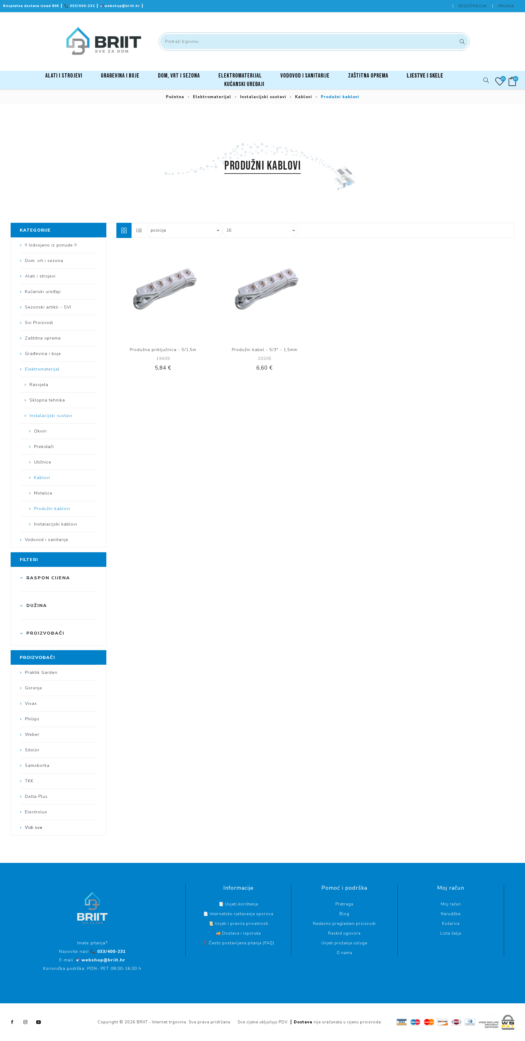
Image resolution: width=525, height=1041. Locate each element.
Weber (32, 734)
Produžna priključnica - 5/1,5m (163, 350)
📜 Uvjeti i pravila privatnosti (238, 923)
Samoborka (37, 765)
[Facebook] (12, 1022)
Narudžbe (451, 914)
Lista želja (450, 933)
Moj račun (451, 904)
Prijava (506, 6)
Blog (344, 914)
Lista (139, 230)
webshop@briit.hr (120, 6)
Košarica (451, 923)
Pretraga (461, 41)
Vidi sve (34, 827)
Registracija (472, 6)
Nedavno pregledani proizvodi (344, 923)
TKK (29, 781)
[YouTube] (38, 1022)
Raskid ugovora (344, 933)
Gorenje (33, 688)
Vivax (31, 703)
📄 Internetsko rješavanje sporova (238, 914)
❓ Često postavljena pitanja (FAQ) (238, 943)
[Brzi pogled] (144, 294)
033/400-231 (80, 6)
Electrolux (36, 812)
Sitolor (32, 750)
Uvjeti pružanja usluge (344, 943)
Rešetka (124, 230)
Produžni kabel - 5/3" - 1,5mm (264, 350)
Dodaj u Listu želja (169, 294)
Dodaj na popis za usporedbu (157, 294)
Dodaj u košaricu (182, 294)
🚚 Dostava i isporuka (238, 933)
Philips (32, 719)
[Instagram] (25, 1022)
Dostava (303, 1022)
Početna (175, 97)
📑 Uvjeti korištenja (238, 904)
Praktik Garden (41, 672)
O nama (344, 953)
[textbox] (314, 41)
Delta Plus (36, 796)
